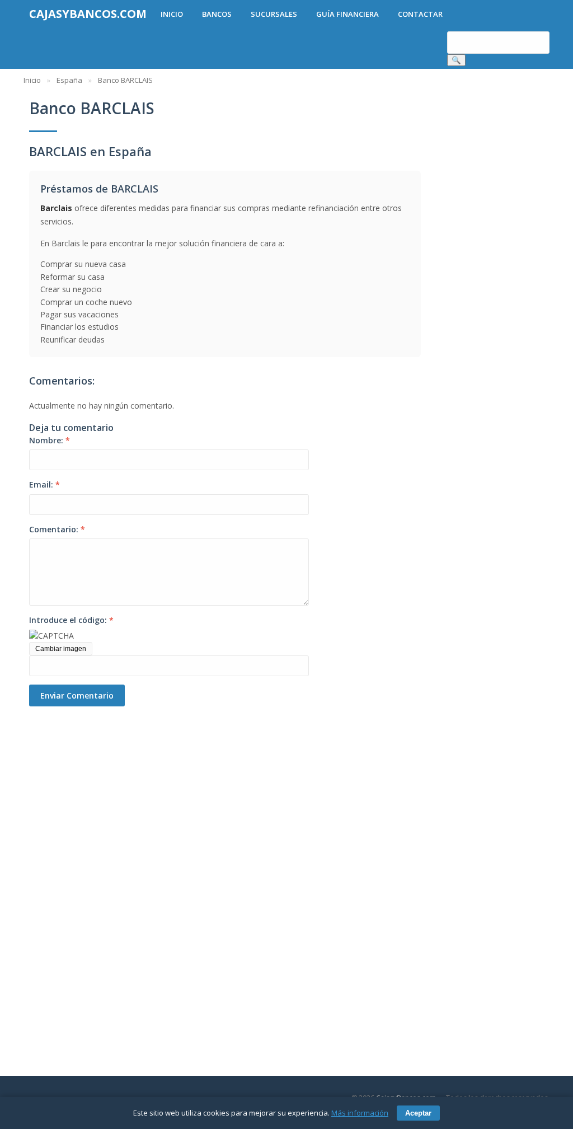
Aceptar (418, 1113)
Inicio (172, 14)
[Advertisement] (90, 874)
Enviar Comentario (77, 695)
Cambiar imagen (60, 649)
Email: (44, 484)
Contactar (420, 14)
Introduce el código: (71, 620)
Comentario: (57, 529)
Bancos (217, 14)
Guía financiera (347, 14)
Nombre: (49, 440)
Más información (359, 1113)
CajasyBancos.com (88, 13)
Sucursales (274, 14)
